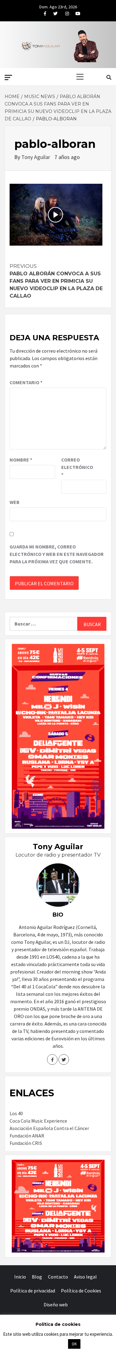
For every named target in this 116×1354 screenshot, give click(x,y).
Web (14, 502)
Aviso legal (85, 1277)
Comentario (26, 382)
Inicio (20, 1277)
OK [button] (74, 1344)
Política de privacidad (32, 1290)
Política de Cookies (81, 1290)
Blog (37, 1277)
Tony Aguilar (36, 157)
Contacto (58, 1277)
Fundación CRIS (26, 1143)
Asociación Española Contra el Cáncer (49, 1128)
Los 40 (16, 1113)
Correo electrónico (76, 467)
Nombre (21, 460)
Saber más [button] (50, 1344)
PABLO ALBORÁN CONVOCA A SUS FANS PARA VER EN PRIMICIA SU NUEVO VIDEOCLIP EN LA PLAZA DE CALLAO (56, 281)
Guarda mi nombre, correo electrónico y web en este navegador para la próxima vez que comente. (57, 554)
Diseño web (56, 1304)
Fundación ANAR (27, 1136)
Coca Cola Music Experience (38, 1121)
